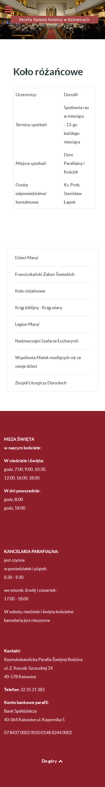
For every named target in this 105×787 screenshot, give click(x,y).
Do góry (50, 761)
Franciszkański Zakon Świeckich (45, 274)
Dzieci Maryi (26, 257)
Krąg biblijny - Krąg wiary (38, 307)
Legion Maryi (27, 324)
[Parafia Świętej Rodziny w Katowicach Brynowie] (52, 19)
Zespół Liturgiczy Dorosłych (40, 382)
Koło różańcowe (30, 290)
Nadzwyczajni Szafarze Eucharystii (46, 340)
